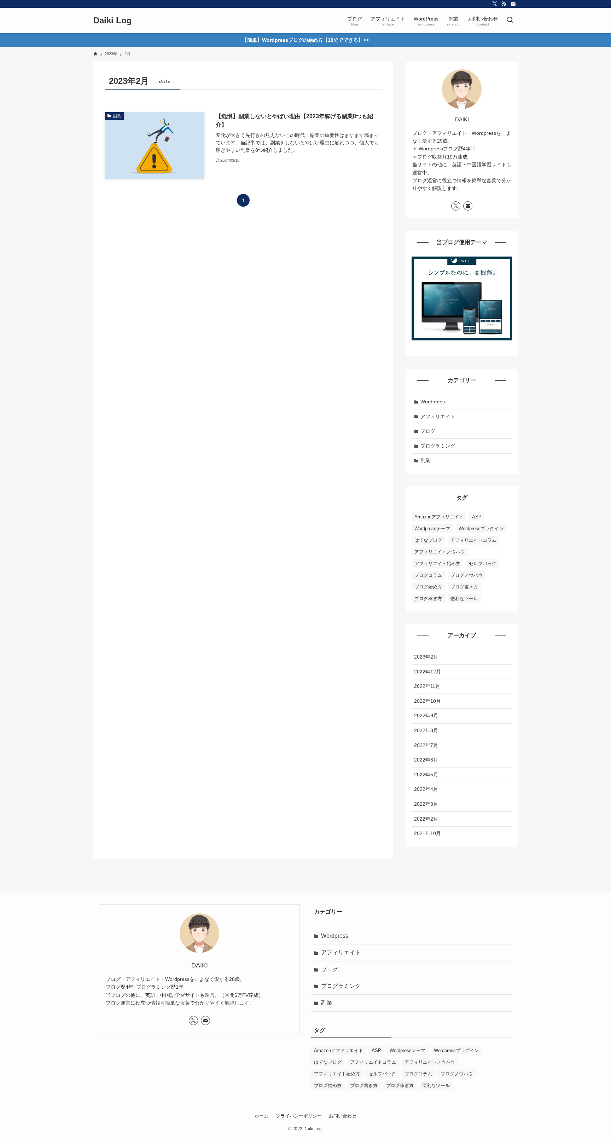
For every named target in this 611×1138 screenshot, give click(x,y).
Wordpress (432, 401)
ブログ (427, 431)
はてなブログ (428, 540)
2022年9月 (426, 715)
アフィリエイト (437, 416)
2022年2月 (426, 819)
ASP (477, 516)
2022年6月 (426, 760)
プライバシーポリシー (299, 1116)
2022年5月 (426, 774)
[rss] (503, 4)
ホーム (261, 1116)
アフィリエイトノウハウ (439, 551)
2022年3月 (426, 804)
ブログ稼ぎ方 (428, 598)
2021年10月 (427, 833)
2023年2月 (426, 657)
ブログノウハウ (466, 575)
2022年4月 (426, 789)
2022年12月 (427, 671)
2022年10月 (427, 701)
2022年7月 (426, 745)
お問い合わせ (342, 1116)
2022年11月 (427, 686)
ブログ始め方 (428, 587)
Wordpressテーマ (432, 528)
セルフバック (482, 563)
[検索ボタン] (510, 20)
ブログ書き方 (464, 587)
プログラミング (437, 446)
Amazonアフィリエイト (439, 516)
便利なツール (464, 598)
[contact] (513, 4)
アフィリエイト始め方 (437, 563)
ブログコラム (428, 575)
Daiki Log (112, 20)
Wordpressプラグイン (481, 528)
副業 (425, 460)
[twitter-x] (494, 4)
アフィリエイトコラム (473, 540)
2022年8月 (426, 730)
